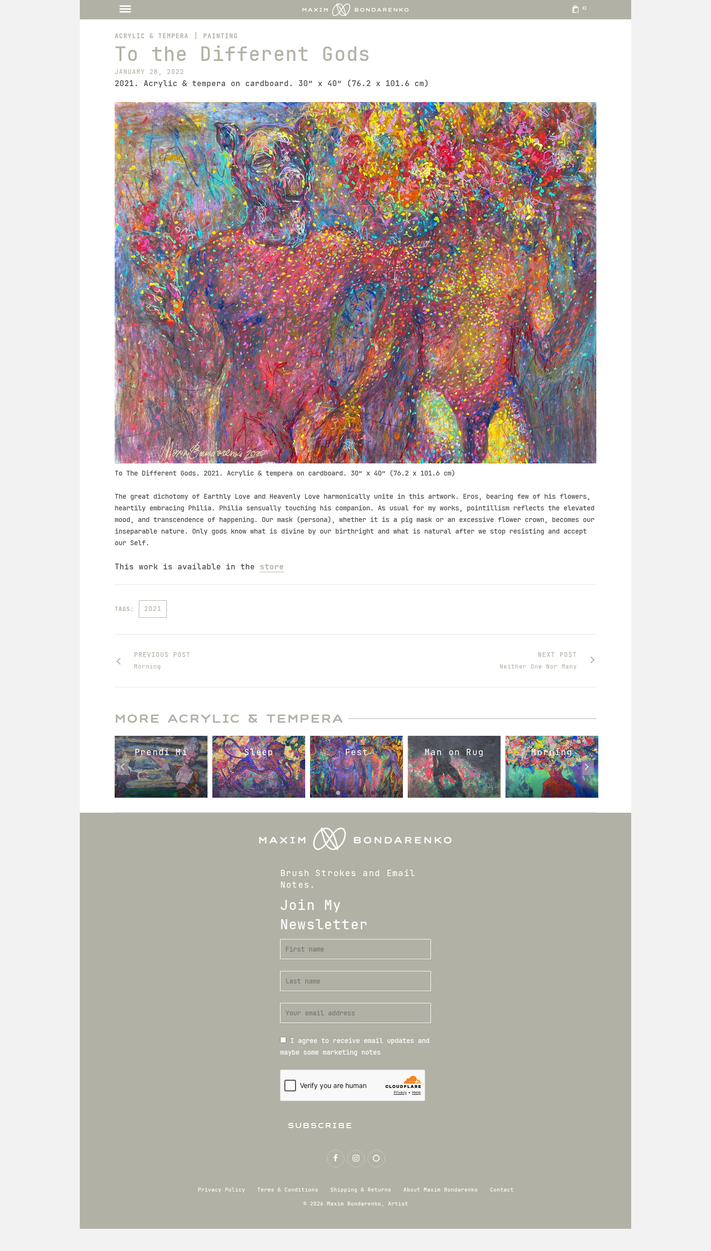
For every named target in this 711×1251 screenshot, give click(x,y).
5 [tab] (361, 793)
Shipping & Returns (360, 1189)
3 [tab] (338, 793)
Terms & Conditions (287, 1189)
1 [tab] (315, 793)
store (272, 567)
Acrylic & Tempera (152, 36)
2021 (153, 609)
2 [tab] (326, 793)
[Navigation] (125, 9)
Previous (123, 767)
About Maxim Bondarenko (440, 1189)
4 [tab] (350, 793)
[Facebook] (335, 1158)
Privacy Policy (221, 1189)
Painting (220, 36)
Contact (502, 1189)
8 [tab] (396, 793)
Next (588, 767)
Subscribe (320, 1125)
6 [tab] (373, 793)
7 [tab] (384, 793)
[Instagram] (356, 1158)
